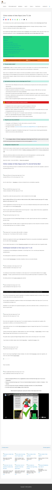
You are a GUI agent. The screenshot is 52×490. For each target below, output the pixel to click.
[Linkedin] (8, 19)
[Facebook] (3, 19)
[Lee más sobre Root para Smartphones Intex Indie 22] (43, 465)
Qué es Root (6, 38)
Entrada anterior (4, 447)
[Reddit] (10, 19)
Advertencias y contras (8, 42)
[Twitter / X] (26, 19)
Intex (4, 17)
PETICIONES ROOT (12, 6)
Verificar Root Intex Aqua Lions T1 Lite (11, 52)
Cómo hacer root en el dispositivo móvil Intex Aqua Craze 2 (20, 471)
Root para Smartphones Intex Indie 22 (42, 470)
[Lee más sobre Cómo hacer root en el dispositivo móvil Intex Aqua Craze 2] (20, 466)
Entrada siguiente (47, 447)
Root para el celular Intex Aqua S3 (7, 459)
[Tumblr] (15, 19)
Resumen (6, 54)
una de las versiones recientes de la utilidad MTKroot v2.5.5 (26, 126)
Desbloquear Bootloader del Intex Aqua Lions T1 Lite (14, 49)
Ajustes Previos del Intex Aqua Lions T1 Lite (12, 45)
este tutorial (34, 141)
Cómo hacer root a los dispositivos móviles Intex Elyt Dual (8, 471)
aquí (29, 60)
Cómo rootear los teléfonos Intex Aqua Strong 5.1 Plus (31, 471)
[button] (49, 6)
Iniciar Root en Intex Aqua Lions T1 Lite (11, 47)
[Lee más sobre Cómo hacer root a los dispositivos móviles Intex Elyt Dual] (8, 466)
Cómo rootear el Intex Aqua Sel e (32, 459)
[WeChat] (17, 19)
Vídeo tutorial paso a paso (9, 56)
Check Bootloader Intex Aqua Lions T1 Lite (12, 51)
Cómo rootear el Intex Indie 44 (43, 459)
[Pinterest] (5, 19)
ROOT (26, 6)
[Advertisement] (26, 430)
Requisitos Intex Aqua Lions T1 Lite (10, 43)
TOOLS (31, 6)
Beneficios (6, 40)
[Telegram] (12, 19)
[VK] (21, 19)
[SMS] (24, 19)
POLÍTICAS (37, 6)
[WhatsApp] (19, 19)
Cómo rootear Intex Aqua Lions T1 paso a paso (20, 459)
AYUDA (4, 6)
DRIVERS (20, 6)
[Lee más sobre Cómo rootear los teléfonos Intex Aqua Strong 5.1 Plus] (32, 466)
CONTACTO (45, 6)
